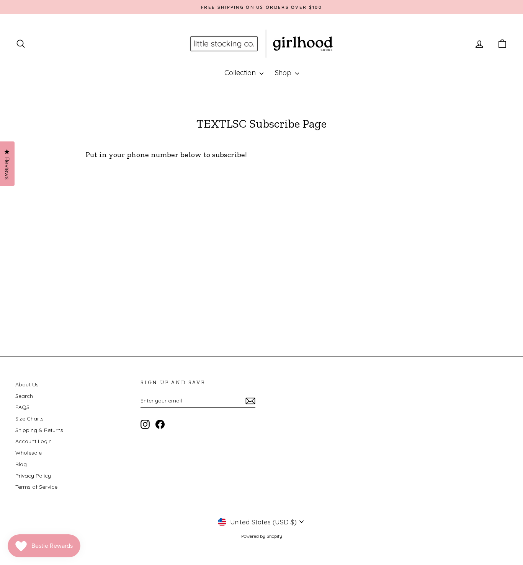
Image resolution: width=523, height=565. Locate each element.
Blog (21, 464)
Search (24, 396)
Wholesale (28, 452)
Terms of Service (36, 486)
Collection (241, 72)
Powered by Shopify (261, 536)
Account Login (33, 441)
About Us (27, 384)
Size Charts (29, 418)
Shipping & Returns (39, 430)
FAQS (22, 407)
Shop (284, 72)
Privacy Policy (33, 475)
